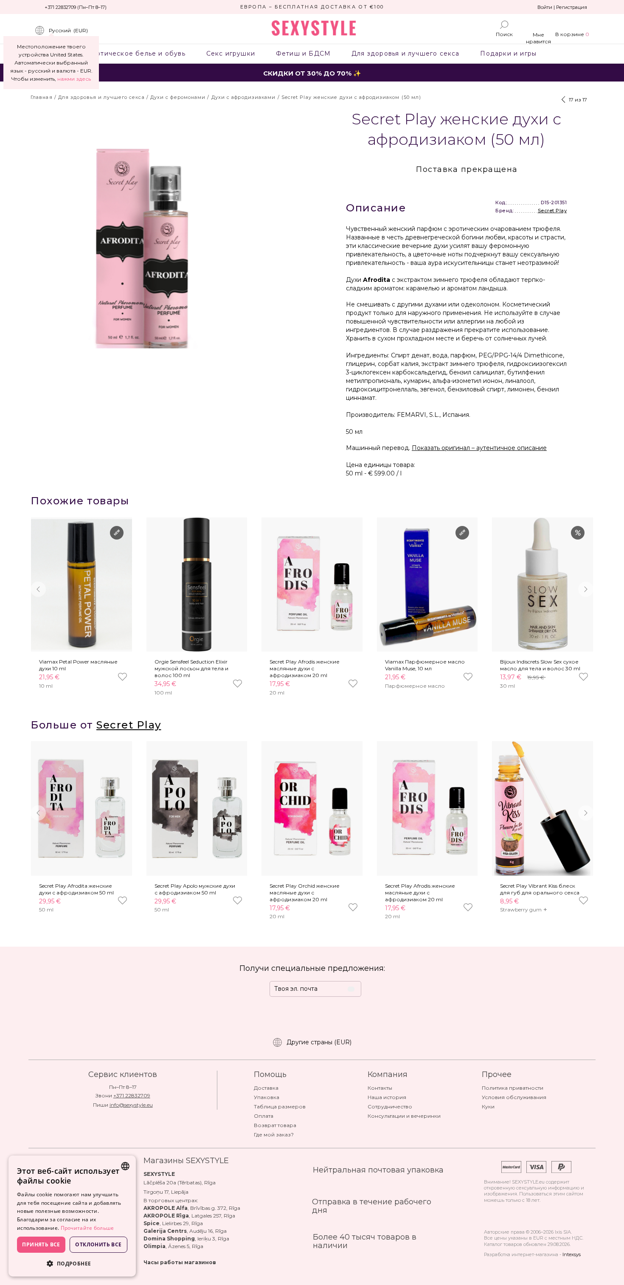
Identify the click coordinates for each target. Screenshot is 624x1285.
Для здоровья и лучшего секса (405, 53)
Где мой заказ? (274, 1134)
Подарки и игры (508, 53)
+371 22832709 (131, 1095)
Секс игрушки (230, 53)
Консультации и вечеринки (404, 1116)
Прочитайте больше (87, 1228)
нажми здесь (74, 79)
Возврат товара (275, 1125)
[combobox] (125, 1166)
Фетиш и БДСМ (303, 53)
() (68, 30)
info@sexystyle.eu (131, 1105)
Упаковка (266, 1097)
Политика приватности (512, 1088)
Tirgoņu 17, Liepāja (165, 1192)
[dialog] (72, 1216)
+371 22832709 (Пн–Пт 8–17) (76, 7)
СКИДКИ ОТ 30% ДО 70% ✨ (312, 73)
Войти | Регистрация (562, 7)
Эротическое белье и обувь (136, 53)
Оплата (263, 1116)
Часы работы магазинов (179, 1262)
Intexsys (571, 1254)
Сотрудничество (390, 1106)
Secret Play (552, 211)
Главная (42, 97)
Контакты (380, 1088)
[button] (585, 589)
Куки (488, 1106)
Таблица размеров (280, 1106)
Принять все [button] (41, 1244)
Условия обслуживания (514, 1097)
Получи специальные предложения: (312, 968)
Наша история (387, 1097)
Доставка (266, 1088)
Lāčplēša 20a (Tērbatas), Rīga (179, 1182)
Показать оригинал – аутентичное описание (479, 448)
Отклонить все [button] (98, 1244)
